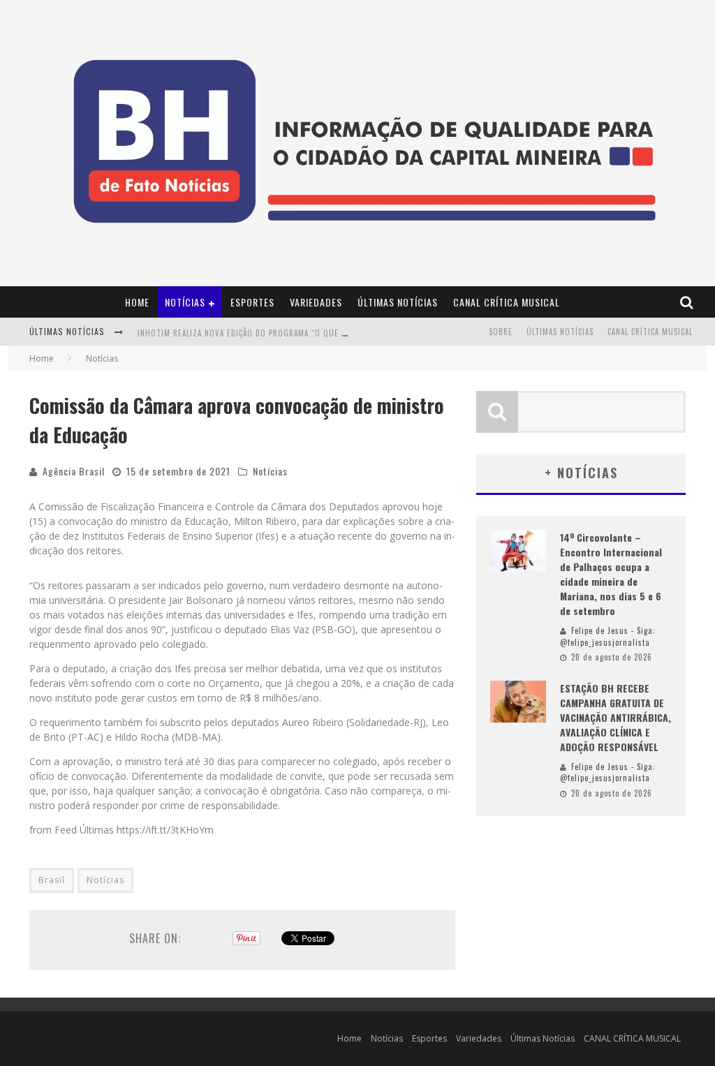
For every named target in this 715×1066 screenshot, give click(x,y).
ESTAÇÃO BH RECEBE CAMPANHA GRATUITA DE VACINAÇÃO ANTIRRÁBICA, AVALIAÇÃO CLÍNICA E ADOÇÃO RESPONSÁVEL (615, 717)
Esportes (252, 302)
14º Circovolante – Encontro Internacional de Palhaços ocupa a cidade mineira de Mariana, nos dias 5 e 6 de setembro (611, 574)
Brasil (51, 880)
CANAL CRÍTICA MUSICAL (506, 302)
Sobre (501, 331)
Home (137, 302)
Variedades (316, 302)
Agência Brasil (74, 471)
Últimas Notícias (398, 302)
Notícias (185, 302)
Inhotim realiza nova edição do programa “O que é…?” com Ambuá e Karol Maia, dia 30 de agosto (335, 333)
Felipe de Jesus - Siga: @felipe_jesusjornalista (608, 636)
